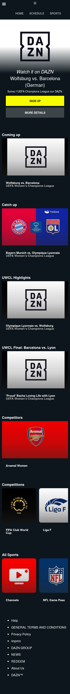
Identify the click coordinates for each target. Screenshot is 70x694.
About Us (17, 668)
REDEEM (18, 661)
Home (19, 13)
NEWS (16, 654)
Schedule (36, 13)
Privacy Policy (21, 634)
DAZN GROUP (21, 648)
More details (35, 113)
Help (14, 620)
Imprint (16, 641)
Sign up (35, 101)
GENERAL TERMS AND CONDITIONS (38, 627)
